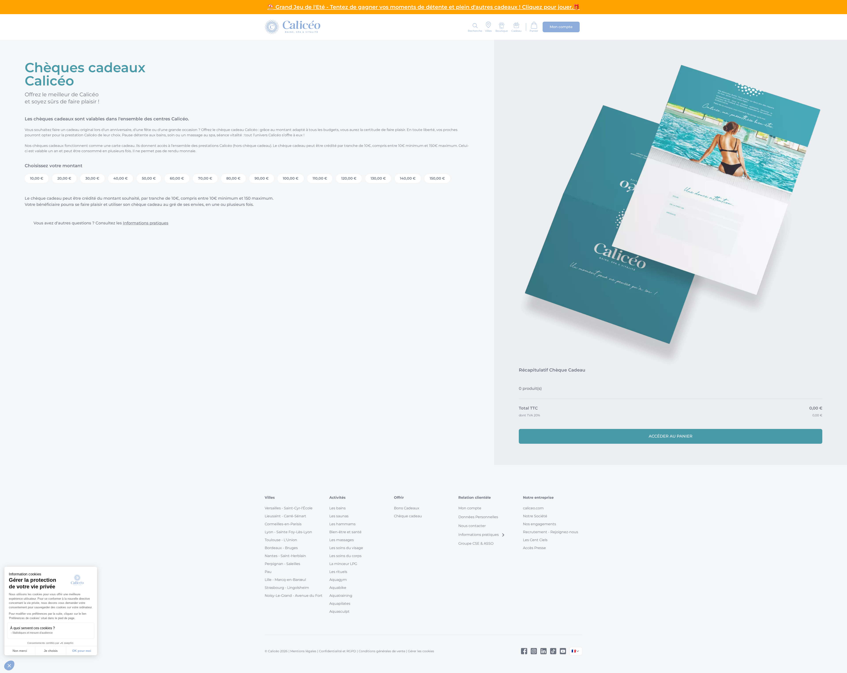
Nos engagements (539, 524)
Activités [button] (337, 497)
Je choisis (51, 650)
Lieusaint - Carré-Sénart (285, 516)
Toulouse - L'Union (281, 540)
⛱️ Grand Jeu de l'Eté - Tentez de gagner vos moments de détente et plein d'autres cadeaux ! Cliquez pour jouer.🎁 (423, 7)
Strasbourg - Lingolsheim (287, 588)
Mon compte (469, 508)
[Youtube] (563, 651)
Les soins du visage (346, 548)
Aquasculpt (339, 611)
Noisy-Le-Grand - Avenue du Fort (293, 595)
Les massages (341, 540)
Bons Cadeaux (406, 508)
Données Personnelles (478, 517)
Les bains (337, 508)
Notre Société (535, 516)
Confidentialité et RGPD (337, 651)
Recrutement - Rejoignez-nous (550, 532)
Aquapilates (339, 603)
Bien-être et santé (345, 532)
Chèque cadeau (408, 516)
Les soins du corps (345, 556)
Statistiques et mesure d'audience (32, 632)
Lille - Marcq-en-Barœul (285, 580)
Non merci (20, 650)
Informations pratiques (145, 223)
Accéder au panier (670, 436)
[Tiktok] (553, 651)
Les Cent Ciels (535, 540)
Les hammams (342, 524)
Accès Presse (534, 548)
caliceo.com (533, 508)
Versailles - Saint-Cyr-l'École (289, 508)
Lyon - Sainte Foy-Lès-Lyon (288, 532)
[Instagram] (534, 651)
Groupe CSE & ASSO (475, 543)
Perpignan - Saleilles (282, 564)
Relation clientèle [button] (474, 497)
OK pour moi (81, 650)
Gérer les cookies (421, 651)
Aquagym (338, 580)
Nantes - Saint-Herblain (285, 556)
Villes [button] (270, 497)
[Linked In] (543, 651)
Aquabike (337, 588)
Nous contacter (472, 526)
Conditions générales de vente (382, 651)
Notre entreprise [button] (538, 497)
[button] (9, 665)
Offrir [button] (399, 497)
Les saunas (339, 516)
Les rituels (338, 572)
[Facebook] (524, 651)
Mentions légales (303, 651)
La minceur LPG (343, 564)
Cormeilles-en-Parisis (283, 524)
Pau (268, 572)
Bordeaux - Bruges (281, 548)
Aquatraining (340, 595)
